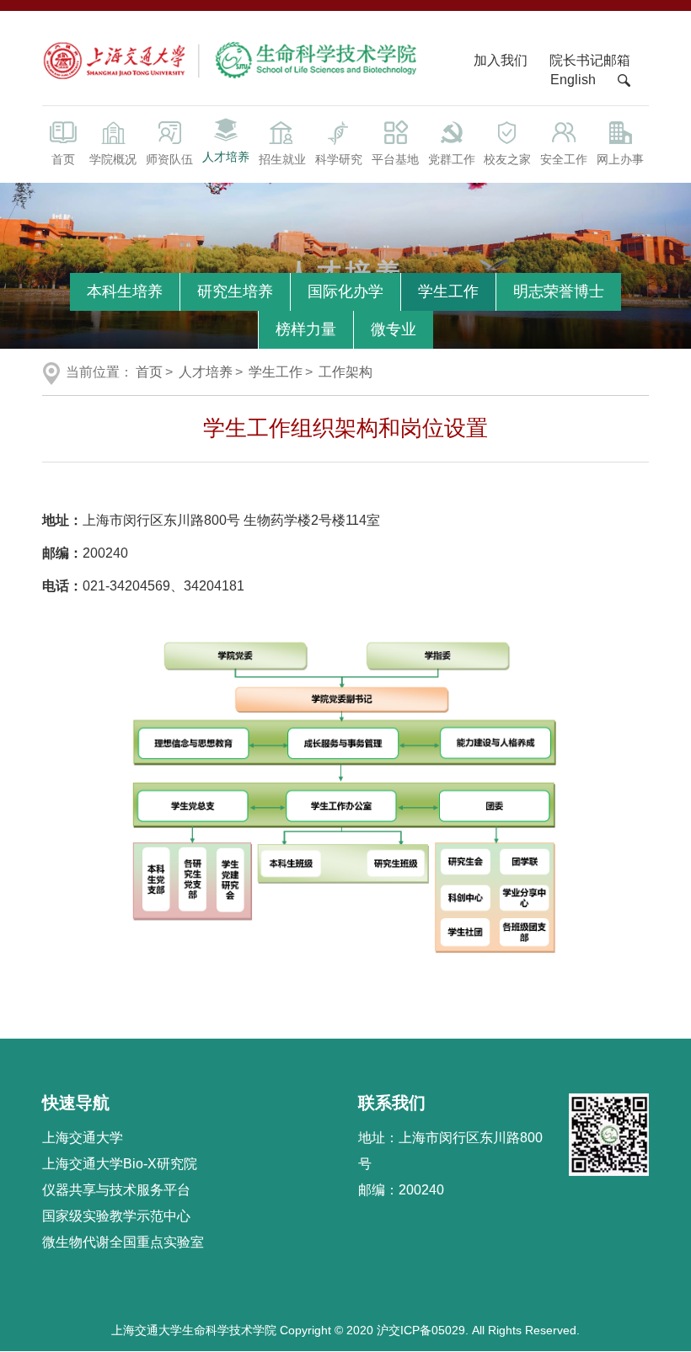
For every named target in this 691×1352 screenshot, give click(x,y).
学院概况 (113, 159)
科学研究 (338, 159)
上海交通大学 (82, 1137)
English (573, 79)
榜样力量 (306, 329)
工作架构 (345, 372)
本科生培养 (125, 291)
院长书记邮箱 (589, 60)
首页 (63, 159)
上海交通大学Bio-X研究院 (119, 1164)
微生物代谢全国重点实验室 (123, 1242)
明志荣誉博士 (558, 291)
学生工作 (448, 291)
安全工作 (563, 159)
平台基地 (395, 159)
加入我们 (502, 60)
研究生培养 (235, 291)
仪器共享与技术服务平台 (116, 1190)
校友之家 (507, 159)
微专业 (393, 329)
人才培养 (225, 156)
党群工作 (451, 159)
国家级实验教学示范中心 (116, 1216)
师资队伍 (169, 159)
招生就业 (282, 159)
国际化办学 (345, 291)
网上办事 (620, 159)
